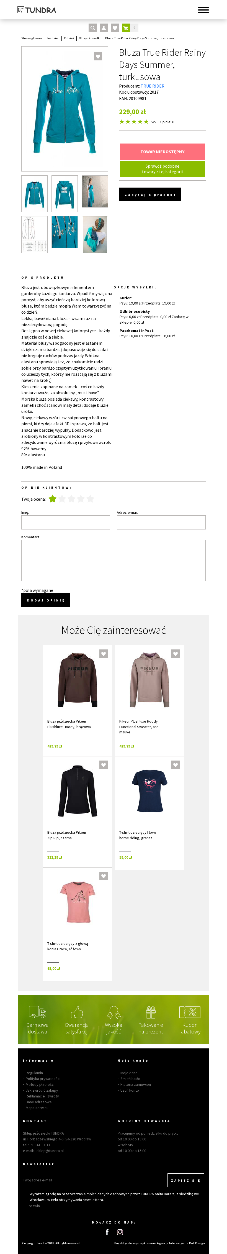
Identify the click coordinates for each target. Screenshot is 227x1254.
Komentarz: (30, 536)
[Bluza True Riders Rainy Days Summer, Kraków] (65, 194)
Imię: (25, 512)
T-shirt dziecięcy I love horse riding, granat (137, 835)
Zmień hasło (130, 1078)
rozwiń (34, 1205)
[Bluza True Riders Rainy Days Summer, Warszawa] (95, 234)
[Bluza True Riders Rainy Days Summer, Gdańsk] (65, 232)
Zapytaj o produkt (151, 195)
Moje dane (129, 1072)
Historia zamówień (135, 1084)
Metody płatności (40, 1084)
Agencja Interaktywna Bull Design (181, 1243)
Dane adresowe (39, 1101)
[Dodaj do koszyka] (100, 746)
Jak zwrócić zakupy (42, 1090)
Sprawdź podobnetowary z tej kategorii (162, 168)
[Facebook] (107, 1232)
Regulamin (34, 1072)
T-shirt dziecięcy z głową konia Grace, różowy (67, 946)
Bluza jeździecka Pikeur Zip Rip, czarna (66, 835)
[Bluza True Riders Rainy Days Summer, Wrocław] (95, 191)
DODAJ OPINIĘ (46, 600)
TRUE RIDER (152, 86)
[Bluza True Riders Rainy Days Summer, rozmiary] (34, 234)
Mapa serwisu (37, 1107)
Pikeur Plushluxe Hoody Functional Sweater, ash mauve (139, 727)
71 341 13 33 (40, 1144)
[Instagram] (120, 1232)
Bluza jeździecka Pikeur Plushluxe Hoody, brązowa (69, 724)
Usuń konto (129, 1090)
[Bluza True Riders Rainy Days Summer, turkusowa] (34, 194)
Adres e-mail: (127, 512)
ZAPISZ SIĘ (186, 1180)
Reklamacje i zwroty (42, 1096)
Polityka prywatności (43, 1078)
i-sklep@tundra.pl (49, 1150)
